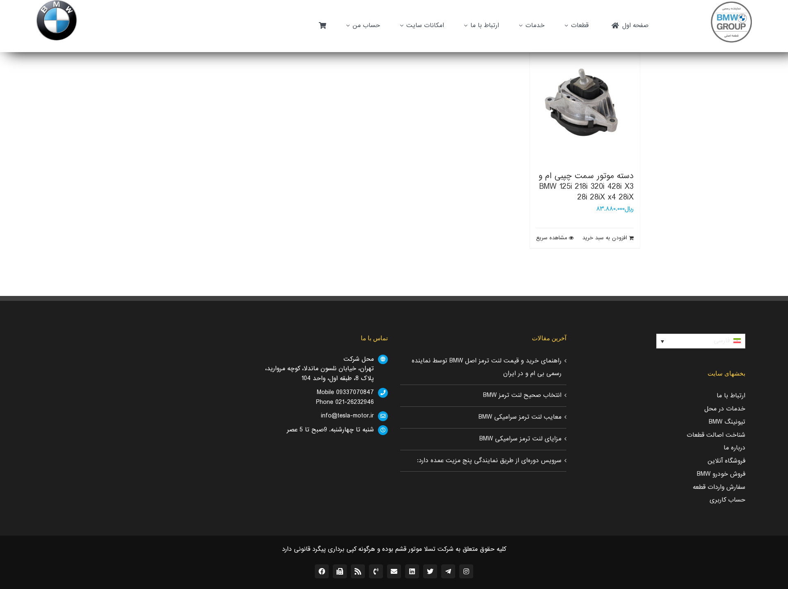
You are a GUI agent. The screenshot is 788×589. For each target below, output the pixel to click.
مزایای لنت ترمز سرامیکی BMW (520, 439)
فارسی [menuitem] (722, 341)
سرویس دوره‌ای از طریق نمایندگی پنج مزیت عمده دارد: (489, 460)
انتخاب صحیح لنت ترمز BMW (522, 395)
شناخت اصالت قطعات (716, 435)
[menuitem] (700, 341)
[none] (700, 341)
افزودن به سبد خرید (604, 238)
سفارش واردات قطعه (719, 487)
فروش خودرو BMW (721, 474)
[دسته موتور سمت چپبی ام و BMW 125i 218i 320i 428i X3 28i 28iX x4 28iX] (585, 108)
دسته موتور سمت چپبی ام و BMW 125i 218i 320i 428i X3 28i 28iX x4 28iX (586, 187)
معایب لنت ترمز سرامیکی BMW (520, 417)
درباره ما (734, 448)
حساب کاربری (727, 500)
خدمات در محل (724, 409)
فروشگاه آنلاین (726, 461)
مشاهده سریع (551, 238)
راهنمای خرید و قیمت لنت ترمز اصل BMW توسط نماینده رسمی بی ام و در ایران (486, 367)
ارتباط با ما (731, 396)
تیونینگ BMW (727, 422)
